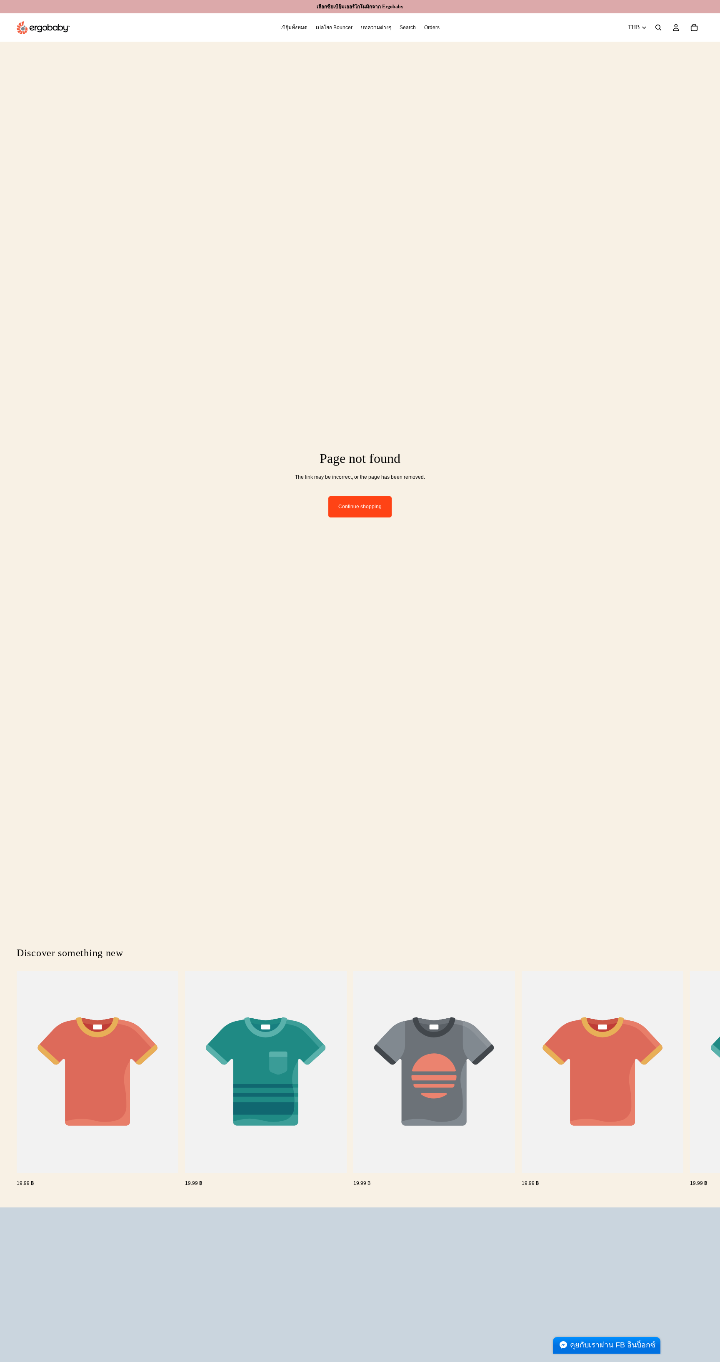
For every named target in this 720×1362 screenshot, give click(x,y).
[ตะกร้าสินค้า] (694, 27)
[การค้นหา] (658, 27)
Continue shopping (360, 507)
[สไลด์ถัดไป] (694, 1079)
